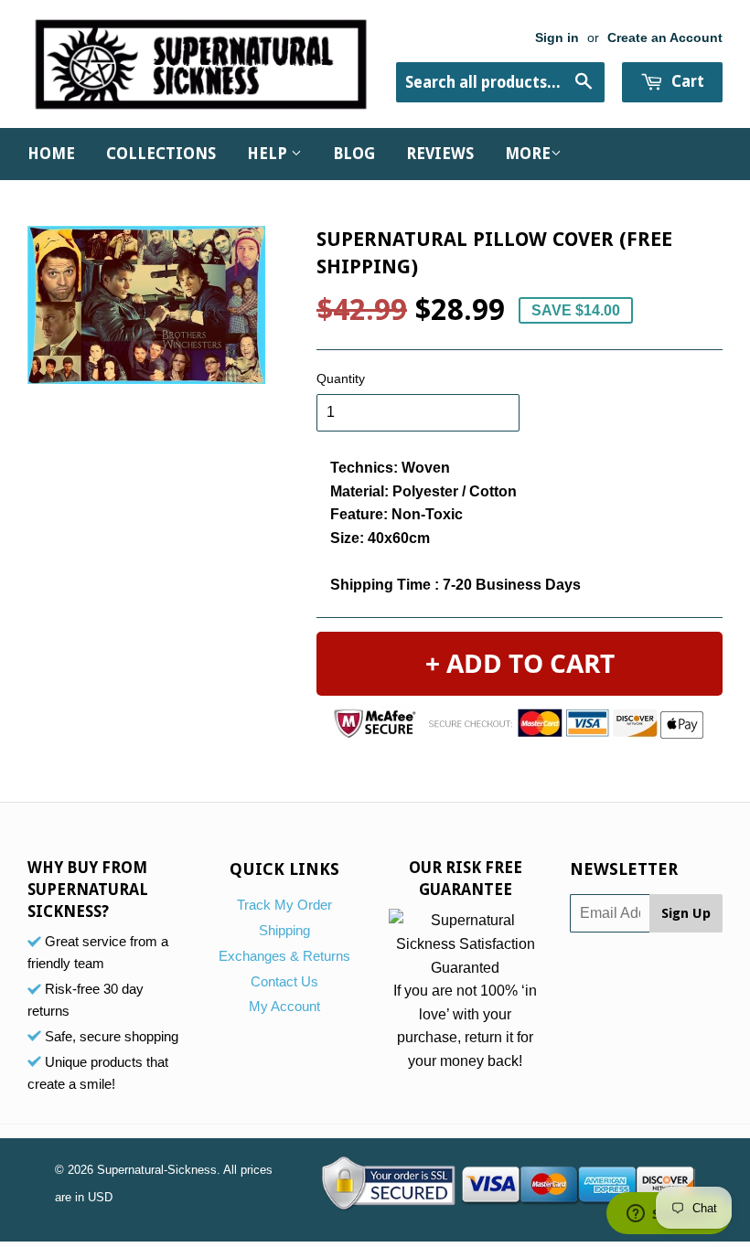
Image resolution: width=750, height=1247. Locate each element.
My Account (284, 1006)
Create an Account (665, 38)
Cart (686, 81)
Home (51, 153)
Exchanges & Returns (284, 956)
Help (269, 153)
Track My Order (284, 904)
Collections (161, 153)
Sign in (557, 38)
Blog (354, 153)
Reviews (440, 153)
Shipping (284, 930)
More (528, 153)
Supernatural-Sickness (157, 1170)
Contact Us (284, 981)
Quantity (340, 378)
